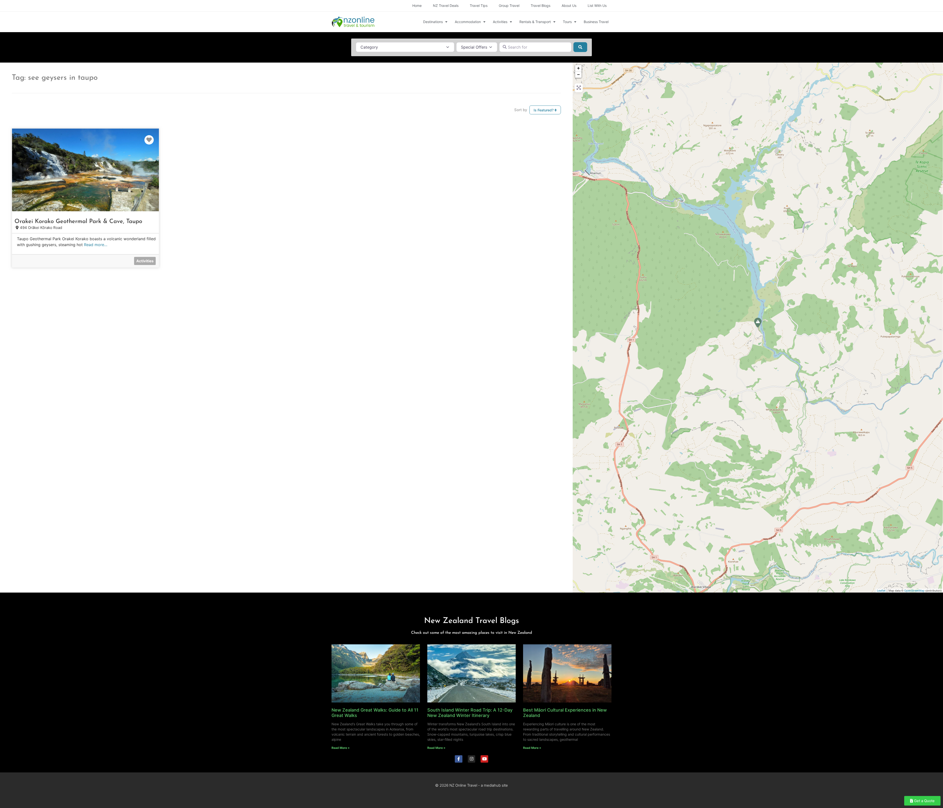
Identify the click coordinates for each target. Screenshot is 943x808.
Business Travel (596, 22)
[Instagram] (471, 759)
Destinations (433, 22)
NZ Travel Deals (445, 5)
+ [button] (578, 68)
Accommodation (468, 22)
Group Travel (509, 5)
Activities (500, 22)
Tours (567, 22)
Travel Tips (478, 5)
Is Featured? (544, 110)
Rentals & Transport (535, 22)
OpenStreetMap (914, 590)
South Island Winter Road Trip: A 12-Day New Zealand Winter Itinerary (470, 712)
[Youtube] (484, 759)
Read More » (341, 748)
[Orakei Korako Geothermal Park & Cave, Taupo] (758, 323)
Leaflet (881, 590)
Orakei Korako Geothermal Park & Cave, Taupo (78, 222)
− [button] (578, 74)
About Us (569, 5)
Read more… (95, 244)
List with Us (597, 5)
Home (417, 5)
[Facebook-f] (458, 759)
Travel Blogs (540, 5)
